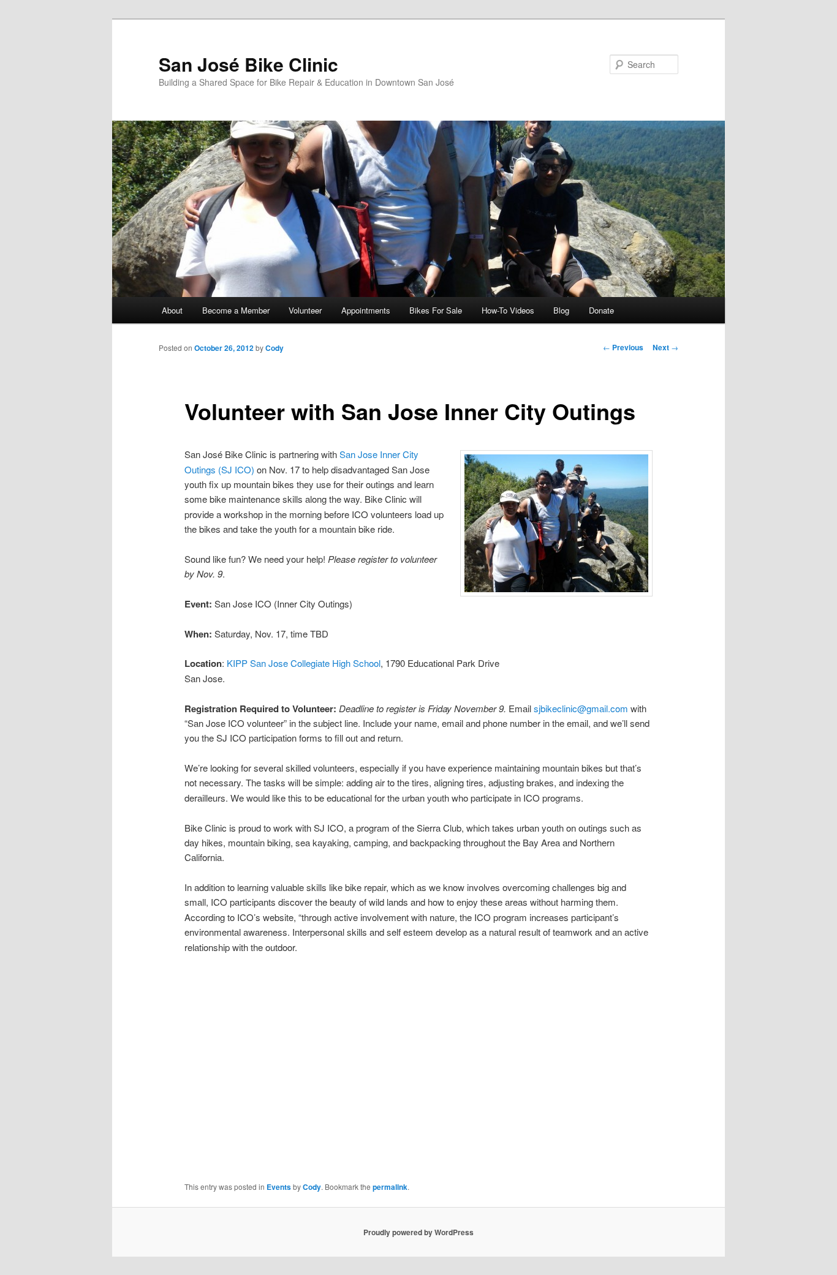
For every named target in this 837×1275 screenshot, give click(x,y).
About (172, 310)
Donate (601, 310)
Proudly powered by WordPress (418, 1232)
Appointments (365, 310)
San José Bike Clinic (248, 64)
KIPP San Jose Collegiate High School (304, 662)
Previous (623, 347)
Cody (274, 347)
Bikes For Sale (435, 310)
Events (279, 1186)
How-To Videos (508, 310)
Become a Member (236, 310)
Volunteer (305, 310)
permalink (390, 1186)
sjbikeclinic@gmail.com (581, 708)
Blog (561, 310)
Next (665, 347)
